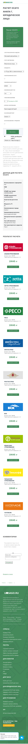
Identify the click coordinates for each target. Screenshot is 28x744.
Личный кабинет (7, 662)
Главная (4, 582)
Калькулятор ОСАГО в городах (11, 655)
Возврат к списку (8, 574)
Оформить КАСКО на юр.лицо (10, 694)
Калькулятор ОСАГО (19, 582)
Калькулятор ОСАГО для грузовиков (12, 706)
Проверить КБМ (13, 101)
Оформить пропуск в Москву (10, 704)
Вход (4, 617)
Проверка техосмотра (8, 637)
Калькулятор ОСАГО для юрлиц (11, 690)
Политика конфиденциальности (12, 621)
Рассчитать (13, 132)
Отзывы (19, 619)
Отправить (9, 562)
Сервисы (10, 582)
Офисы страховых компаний (10, 653)
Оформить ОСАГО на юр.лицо (10, 692)
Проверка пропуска (8, 641)
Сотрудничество (7, 664)
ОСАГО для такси (7, 680)
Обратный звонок (8, 725)
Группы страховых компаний (10, 651)
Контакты (18, 617)
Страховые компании (8, 648)
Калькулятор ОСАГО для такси (11, 683)
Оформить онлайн (13, 266)
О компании (6, 669)
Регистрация (10, 617)
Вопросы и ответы (7, 667)
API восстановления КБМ (9, 713)
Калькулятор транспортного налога (12, 639)
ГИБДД (4, 673)
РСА (4, 671)
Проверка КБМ (7, 632)
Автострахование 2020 (9, 619)
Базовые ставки (16, 44)
